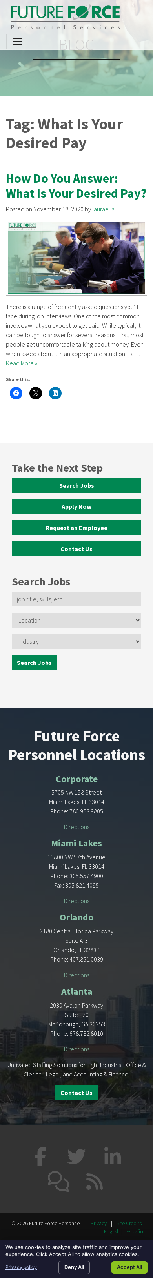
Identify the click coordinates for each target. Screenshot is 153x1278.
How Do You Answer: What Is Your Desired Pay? (76, 186)
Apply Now (76, 506)
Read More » (21, 363)
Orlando (76, 917)
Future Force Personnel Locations (76, 745)
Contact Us (76, 549)
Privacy (99, 1223)
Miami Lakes (76, 843)
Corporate (77, 779)
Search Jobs (76, 485)
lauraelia (103, 209)
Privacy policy (21, 1267)
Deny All (74, 1267)
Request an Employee (76, 528)
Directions (76, 827)
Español (135, 1231)
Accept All (129, 1267)
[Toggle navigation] (17, 41)
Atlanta (76, 991)
